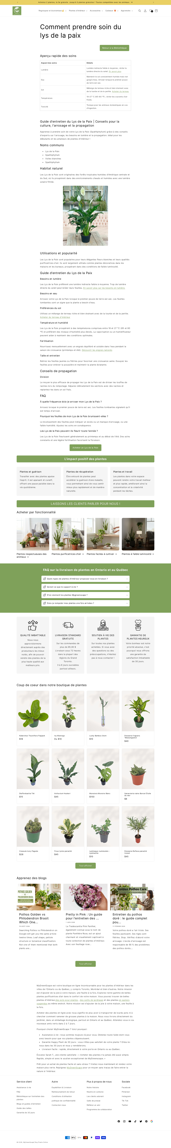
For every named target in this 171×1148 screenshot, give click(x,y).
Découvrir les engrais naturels (97, 350)
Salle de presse (93, 1101)
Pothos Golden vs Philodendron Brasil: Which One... (34, 918)
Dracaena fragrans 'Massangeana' (132, 737)
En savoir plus (115, 71)
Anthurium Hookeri (62, 793)
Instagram (126, 1096)
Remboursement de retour (63, 1092)
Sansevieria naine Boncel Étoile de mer (137, 794)
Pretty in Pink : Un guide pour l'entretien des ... (84, 916)
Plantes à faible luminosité (136, 554)
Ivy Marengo (59, 736)
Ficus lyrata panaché (63, 851)
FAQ (18, 1092)
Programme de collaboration (99, 1109)
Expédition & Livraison (61, 1087)
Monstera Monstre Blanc (99, 793)
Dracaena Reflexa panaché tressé (135, 852)
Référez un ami (93, 1105)
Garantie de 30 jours (26, 1112)
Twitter (125, 1105)
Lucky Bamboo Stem (97, 736)
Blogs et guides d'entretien (29, 1104)
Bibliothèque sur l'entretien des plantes (30, 1097)
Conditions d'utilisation (62, 1096)
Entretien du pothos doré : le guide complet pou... (130, 918)
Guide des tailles (24, 1108)
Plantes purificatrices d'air (66, 554)
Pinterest (126, 1092)
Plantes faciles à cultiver (100, 554)
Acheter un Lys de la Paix (85, 447)
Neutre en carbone (95, 1092)
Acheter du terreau (120, 91)
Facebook (126, 1087)
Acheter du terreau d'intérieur (55, 317)
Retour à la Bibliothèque (114, 48)
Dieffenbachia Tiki (27, 793)
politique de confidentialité (63, 1101)
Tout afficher (85, 865)
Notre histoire (93, 1087)
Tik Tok (125, 1101)
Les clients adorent (95, 1096)
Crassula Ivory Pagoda (28, 851)
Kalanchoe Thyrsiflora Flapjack (32, 736)
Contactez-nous (59, 1105)
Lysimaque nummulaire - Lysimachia (99, 852)
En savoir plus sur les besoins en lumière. (104, 288)
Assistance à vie (24, 1087)
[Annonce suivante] (153, 2)
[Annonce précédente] (17, 2)
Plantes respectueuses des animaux (32, 555)
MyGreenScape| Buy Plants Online (35, 1142)
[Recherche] (139, 11)
